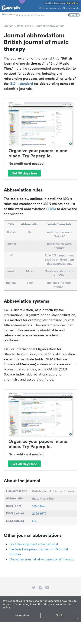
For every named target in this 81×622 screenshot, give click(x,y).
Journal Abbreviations (49, 26)
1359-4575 (39, 506)
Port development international (33, 544)
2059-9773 (39, 513)
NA (34, 521)
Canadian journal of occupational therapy (41, 559)
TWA (51, 209)
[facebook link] (40, 588)
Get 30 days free (24, 173)
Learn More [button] (22, 615)
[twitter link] (33, 588)
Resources (24, 26)
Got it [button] (59, 615)
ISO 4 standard (21, 83)
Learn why (74, 14)
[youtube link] (47, 588)
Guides (8, 26)
